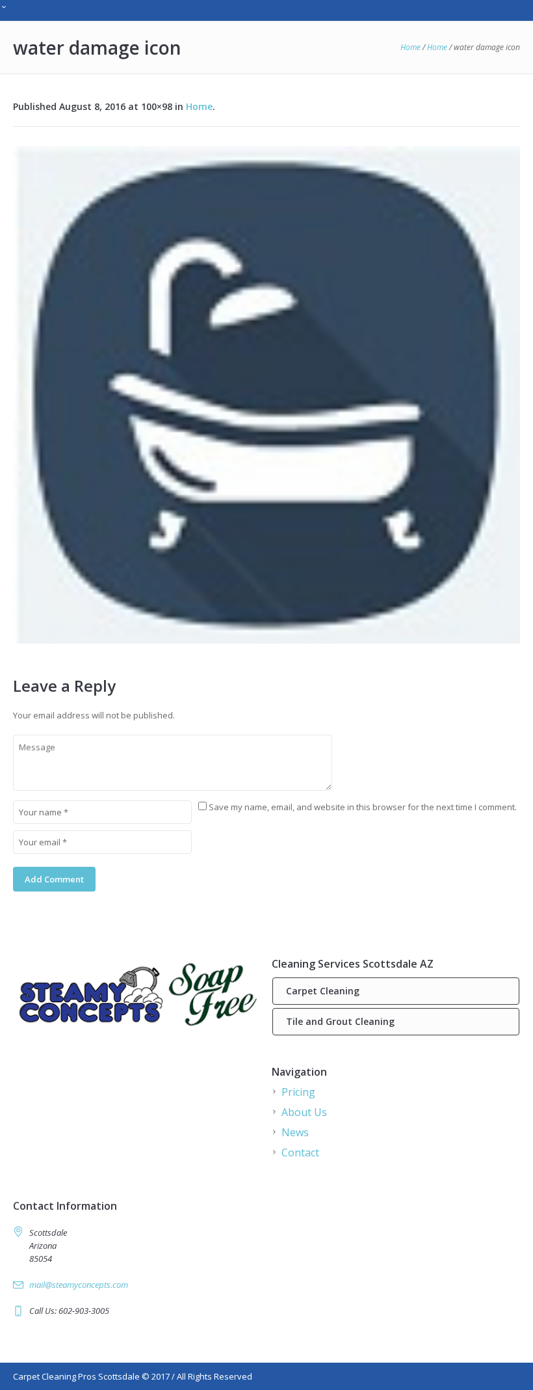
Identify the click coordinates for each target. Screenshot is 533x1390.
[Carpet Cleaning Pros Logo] (137, 993)
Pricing (298, 1092)
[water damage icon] (266, 395)
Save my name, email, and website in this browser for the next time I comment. (363, 807)
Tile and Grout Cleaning (340, 1021)
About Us (304, 1112)
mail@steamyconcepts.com (78, 1284)
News (295, 1132)
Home (410, 47)
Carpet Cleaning (322, 991)
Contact (300, 1152)
